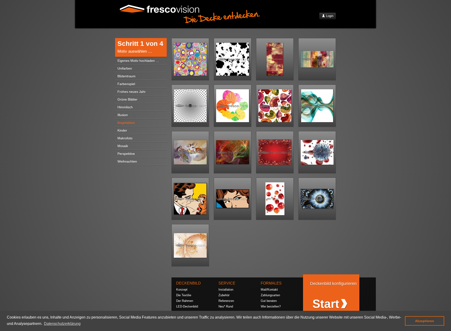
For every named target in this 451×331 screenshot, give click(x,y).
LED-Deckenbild (187, 306)
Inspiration (126, 123)
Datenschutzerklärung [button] (62, 324)
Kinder (122, 130)
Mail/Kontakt (269, 289)
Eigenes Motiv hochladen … (138, 60)
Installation (225, 289)
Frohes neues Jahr (131, 91)
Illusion (122, 115)
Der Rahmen (184, 301)
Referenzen (226, 301)
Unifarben (124, 68)
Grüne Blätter (127, 99)
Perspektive (126, 154)
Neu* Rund (225, 306)
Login (329, 16)
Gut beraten (269, 301)
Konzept (181, 289)
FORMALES (271, 283)
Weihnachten (127, 161)
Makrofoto (124, 138)
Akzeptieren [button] (424, 321)
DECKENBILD (188, 283)
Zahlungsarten (270, 295)
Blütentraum (126, 76)
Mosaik (122, 146)
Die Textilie (183, 295)
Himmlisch (125, 107)
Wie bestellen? (271, 306)
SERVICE (226, 283)
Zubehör (223, 295)
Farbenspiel (126, 84)
